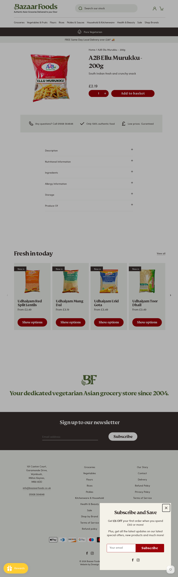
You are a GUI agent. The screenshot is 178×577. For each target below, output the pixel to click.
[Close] (166, 508)
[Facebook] (132, 560)
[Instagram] (138, 560)
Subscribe (149, 548)
